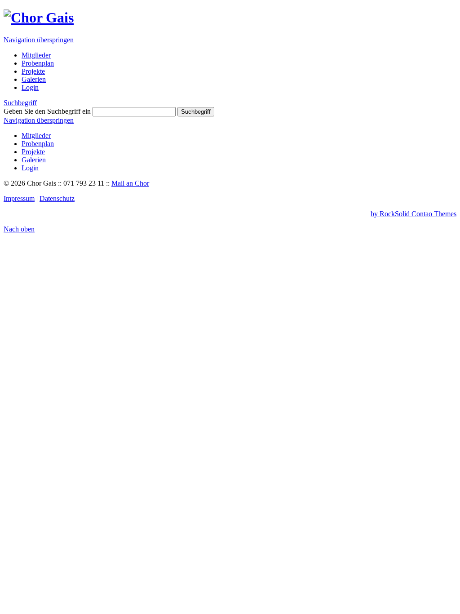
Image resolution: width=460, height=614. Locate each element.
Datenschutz (57, 198)
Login (30, 168)
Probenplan (38, 143)
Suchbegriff (20, 103)
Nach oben (19, 229)
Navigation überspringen (39, 40)
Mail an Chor (130, 183)
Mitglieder (36, 135)
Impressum (19, 198)
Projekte (33, 152)
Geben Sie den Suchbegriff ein (47, 111)
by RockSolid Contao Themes (413, 214)
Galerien (34, 160)
